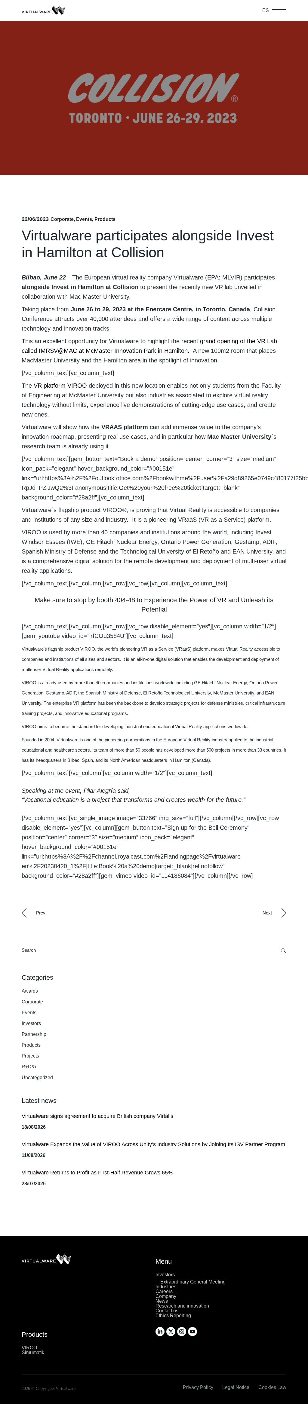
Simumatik (33, 1352)
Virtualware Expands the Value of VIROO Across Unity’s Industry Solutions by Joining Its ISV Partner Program (153, 1144)
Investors (31, 1023)
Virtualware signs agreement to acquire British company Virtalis (97, 1116)
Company (166, 1296)
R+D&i (29, 1066)
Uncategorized (37, 1077)
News (162, 1301)
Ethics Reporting (173, 1315)
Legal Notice (235, 1387)
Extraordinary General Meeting (193, 1281)
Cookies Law (272, 1387)
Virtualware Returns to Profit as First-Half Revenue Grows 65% (97, 1173)
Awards (30, 990)
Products (105, 219)
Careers (164, 1291)
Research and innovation (182, 1305)
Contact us (167, 1310)
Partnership (34, 1034)
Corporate (62, 219)
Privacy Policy (198, 1387)
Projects (30, 1055)
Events (84, 219)
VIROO (29, 1347)
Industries (166, 1286)
